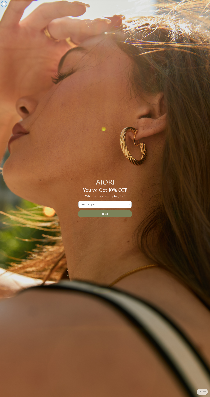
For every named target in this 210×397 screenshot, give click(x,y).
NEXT (105, 214)
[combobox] (104, 204)
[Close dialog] (4, 4)
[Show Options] (129, 204)
